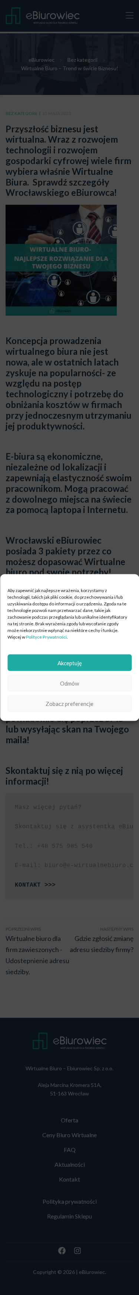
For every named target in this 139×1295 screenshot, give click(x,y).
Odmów (69, 683)
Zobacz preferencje (69, 703)
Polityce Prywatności (46, 637)
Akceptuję (69, 662)
